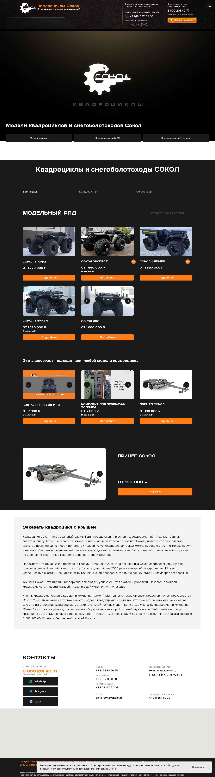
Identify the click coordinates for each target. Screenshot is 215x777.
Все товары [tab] (30, 191)
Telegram (40, 691)
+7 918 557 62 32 (159, 697)
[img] (189, 213)
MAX (38, 701)
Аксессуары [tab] (144, 191)
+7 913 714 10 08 (106, 679)
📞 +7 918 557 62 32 (139, 16)
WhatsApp (41, 681)
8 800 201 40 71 (178, 10)
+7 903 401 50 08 (107, 687)
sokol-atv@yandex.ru (109, 697)
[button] (185, 20)
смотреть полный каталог (167, 212)
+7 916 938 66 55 (107, 670)
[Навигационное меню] (209, 6)
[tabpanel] (107, 275)
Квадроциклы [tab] (88, 191)
